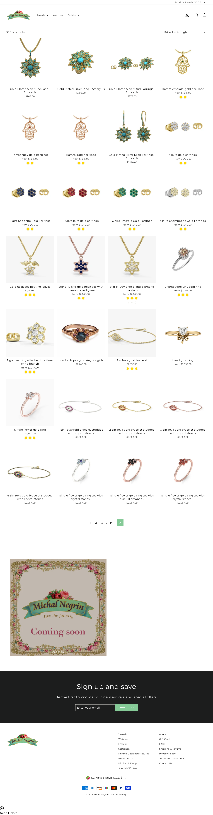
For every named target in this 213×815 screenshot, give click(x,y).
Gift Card (164, 739)
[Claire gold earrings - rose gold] (180, 163)
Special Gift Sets (127, 768)
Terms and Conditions (171, 758)
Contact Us (165, 763)
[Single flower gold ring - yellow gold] (34, 437)
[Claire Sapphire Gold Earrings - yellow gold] (32, 229)
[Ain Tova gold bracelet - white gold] (127, 368)
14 (111, 522)
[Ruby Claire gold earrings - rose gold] (78, 229)
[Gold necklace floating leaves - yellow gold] (30, 294)
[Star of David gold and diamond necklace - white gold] (136, 298)
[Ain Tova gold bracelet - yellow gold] (136, 368)
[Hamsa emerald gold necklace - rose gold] (185, 97)
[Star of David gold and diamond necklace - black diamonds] (134, 302)
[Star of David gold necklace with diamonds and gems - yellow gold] (83, 298)
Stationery (124, 748)
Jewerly (41, 15)
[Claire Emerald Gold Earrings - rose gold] (129, 229)
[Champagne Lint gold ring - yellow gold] (183, 294)
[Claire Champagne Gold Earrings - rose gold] (180, 229)
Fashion (72, 15)
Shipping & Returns (170, 748)
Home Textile (125, 758)
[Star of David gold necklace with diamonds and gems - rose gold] (78, 298)
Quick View (30, 82)
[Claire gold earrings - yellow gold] (185, 163)
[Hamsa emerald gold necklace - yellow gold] (180, 97)
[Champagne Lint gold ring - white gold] (187, 294)
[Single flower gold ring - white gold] (30, 437)
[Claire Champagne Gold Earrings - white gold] (185, 229)
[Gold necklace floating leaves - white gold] (34, 294)
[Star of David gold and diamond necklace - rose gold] (132, 298)
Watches (58, 15)
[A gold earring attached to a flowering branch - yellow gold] (34, 372)
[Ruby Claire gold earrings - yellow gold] (83, 229)
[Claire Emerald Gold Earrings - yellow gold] (134, 229)
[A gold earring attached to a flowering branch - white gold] (25, 372)
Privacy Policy (167, 753)
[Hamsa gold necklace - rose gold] (83, 163)
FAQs (162, 744)
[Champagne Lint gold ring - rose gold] (178, 294)
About (162, 734)
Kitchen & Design (128, 763)
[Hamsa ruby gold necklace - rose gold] (32, 163)
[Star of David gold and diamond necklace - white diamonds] (129, 302)
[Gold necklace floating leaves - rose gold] (25, 294)
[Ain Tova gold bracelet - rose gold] (132, 368)
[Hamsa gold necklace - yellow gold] (78, 163)
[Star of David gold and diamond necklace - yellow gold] (127, 298)
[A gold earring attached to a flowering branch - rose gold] (30, 372)
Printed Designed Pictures (133, 753)
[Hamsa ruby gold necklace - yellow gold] (28, 163)
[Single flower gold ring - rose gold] (25, 437)
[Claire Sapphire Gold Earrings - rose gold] (28, 229)
